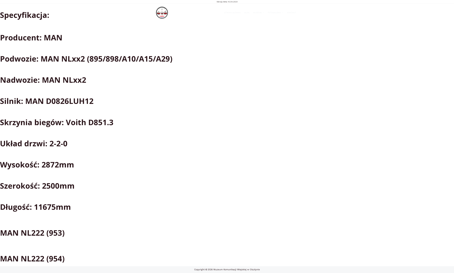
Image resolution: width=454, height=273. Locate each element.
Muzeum (257, 12)
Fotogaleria (274, 12)
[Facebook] (174, 13)
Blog (246, 12)
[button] (263, 12)
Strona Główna (232, 12)
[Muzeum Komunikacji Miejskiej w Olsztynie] (162, 13)
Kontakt (291, 12)
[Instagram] (180, 13)
